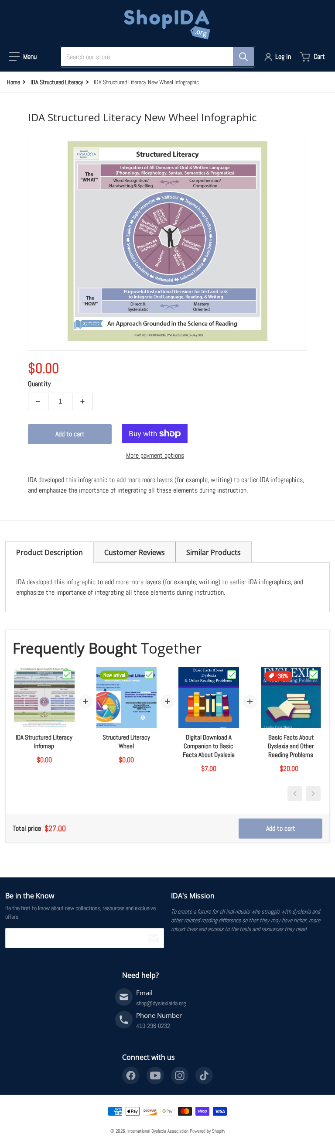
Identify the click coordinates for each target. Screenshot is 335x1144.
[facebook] (131, 1075)
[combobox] (154, 56)
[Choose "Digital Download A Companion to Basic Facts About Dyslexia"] (231, 674)
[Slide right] (313, 793)
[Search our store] (243, 56)
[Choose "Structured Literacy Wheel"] (149, 674)
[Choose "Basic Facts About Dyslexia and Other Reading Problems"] (313, 674)
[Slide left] (294, 793)
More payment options (155, 455)
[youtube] (155, 1075)
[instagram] (179, 1075)
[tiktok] (204, 1075)
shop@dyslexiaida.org (161, 1003)
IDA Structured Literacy (57, 82)
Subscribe (153, 938)
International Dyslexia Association (157, 1131)
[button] (23, 57)
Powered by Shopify (207, 1131)
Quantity (39, 383)
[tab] (49, 552)
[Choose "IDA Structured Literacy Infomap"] (67, 674)
